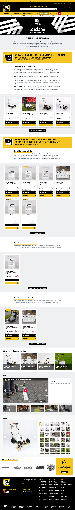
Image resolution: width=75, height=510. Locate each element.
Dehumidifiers (64, 499)
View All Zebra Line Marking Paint (37, 233)
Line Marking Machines (28, 13)
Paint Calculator (64, 496)
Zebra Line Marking (44, 13)
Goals (51, 13)
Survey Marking (52, 496)
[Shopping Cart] (68, 8)
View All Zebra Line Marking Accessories (37, 288)
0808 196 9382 (44, 6)
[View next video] (46, 390)
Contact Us (63, 490)
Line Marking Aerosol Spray (54, 493)
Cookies (63, 487)
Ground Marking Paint (53, 482)
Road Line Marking (52, 487)
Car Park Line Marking (53, 481)
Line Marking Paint (17, 13)
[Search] (55, 9)
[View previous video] (5, 390)
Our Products (7, 13)
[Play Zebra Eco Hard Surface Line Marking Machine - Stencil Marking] (51, 408)
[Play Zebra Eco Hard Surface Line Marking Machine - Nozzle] (37, 408)
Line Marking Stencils (43, 484)
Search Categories (42, 499)
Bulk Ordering (63, 482)
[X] (67, 3)
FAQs (62, 493)
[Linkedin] (70, 3)
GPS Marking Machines (43, 485)
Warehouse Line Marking (53, 484)
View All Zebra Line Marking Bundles (37, 343)
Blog (62, 481)
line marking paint (51, 41)
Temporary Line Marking (53, 495)
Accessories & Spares (43, 493)
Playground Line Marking (53, 485)
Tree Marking (51, 498)
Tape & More (41, 498)
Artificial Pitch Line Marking (54, 499)
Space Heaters (64, 498)
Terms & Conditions (65, 485)
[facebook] (69, 3)
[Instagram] (71, 3)
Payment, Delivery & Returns (66, 484)
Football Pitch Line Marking (54, 490)
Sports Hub (63, 495)
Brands (40, 496)
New (56, 13)
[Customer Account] (71, 8)
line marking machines (41, 41)
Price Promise (60, 3)
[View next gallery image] (35, 437)
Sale (60, 13)
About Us (55, 3)
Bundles (36, 13)
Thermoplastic (41, 490)
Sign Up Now (64, 472)
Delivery (65, 3)
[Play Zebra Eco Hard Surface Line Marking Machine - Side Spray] (23, 408)
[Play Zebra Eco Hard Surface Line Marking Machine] (9, 408)
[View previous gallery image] (5, 437)
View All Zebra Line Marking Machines (37, 130)
